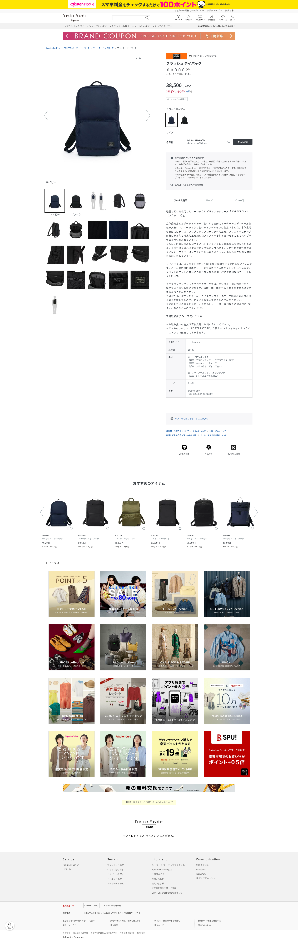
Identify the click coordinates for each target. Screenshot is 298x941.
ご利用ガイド (158, 874)
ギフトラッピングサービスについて (191, 418)
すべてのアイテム (115, 883)
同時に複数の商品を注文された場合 (181, 435)
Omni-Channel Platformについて (167, 893)
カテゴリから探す (115, 874)
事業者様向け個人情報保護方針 (104, 933)
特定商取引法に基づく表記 (164, 888)
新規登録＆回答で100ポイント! (189, 10)
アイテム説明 (180, 200)
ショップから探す (115, 869)
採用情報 (141, 933)
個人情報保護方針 (80, 933)
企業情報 (66, 933)
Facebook (201, 869)
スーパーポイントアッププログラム (168, 865)
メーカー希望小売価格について (213, 435)
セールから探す (114, 879)
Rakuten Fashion (53, 48)
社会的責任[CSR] (127, 933)
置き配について (199, 431)
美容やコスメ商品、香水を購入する (125, 920)
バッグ (87, 48)
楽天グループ (213, 10)
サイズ (209, 200)
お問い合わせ (158, 879)
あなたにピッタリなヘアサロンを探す (79, 920)
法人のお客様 (158, 883)
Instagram (201, 874)
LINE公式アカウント (205, 878)
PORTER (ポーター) (72, 48)
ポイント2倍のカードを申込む (167, 920)
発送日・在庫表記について (177, 431)
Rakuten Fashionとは (162, 869)
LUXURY (67, 869)
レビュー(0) (238, 200)
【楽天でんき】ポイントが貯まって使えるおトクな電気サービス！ (111, 913)
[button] (97, 115)
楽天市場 (229, 10)
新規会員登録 (202, 865)
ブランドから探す (115, 865)
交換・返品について (217, 431)
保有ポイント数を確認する (209, 920)
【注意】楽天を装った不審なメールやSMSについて (149, 802)
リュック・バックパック (103, 48)
